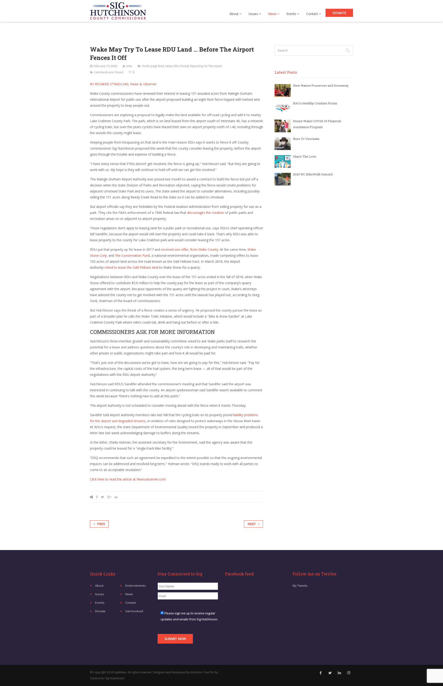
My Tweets (300, 585)
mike (129, 66)
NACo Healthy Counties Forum (315, 103)
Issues (253, 14)
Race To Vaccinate (306, 139)
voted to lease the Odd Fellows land (131, 267)
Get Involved (134, 611)
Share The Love (304, 156)
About (234, 14)
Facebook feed (239, 574)
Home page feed (153, 66)
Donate (339, 13)
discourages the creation (206, 212)
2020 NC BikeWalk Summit (313, 174)
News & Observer (143, 84)
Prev (101, 524)
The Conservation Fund (132, 255)
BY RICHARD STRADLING (109, 84)
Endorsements (135, 585)
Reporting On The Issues (206, 66)
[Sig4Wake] (118, 9)
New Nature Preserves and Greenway (321, 85)
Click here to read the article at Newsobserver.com (128, 479)
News (272, 14)
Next (252, 524)
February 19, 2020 (105, 66)
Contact (312, 14)
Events (291, 14)
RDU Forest (181, 66)
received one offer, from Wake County (189, 249)
